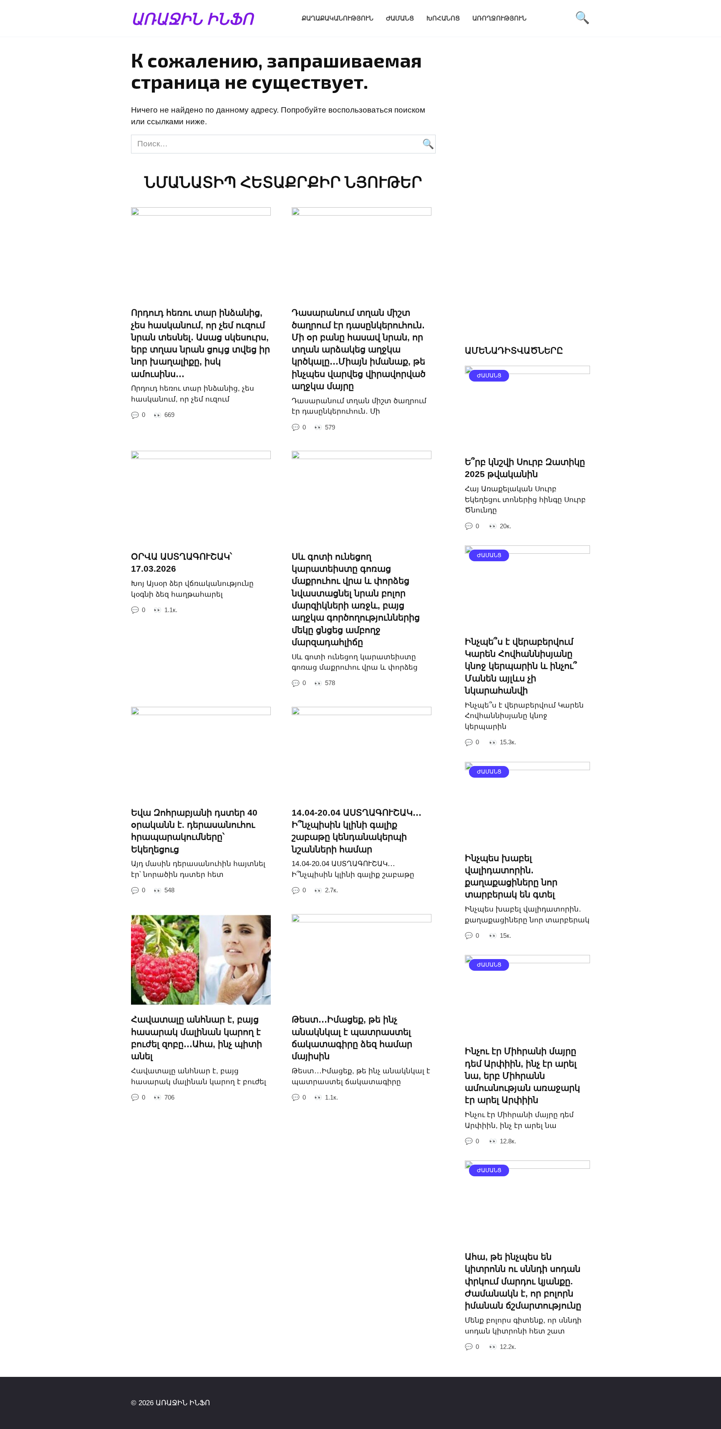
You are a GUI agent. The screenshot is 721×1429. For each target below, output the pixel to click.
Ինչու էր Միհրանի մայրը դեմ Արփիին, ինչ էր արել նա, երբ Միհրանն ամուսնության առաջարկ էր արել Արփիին (522, 1075)
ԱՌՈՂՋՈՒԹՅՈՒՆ (499, 18)
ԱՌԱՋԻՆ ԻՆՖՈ (192, 18)
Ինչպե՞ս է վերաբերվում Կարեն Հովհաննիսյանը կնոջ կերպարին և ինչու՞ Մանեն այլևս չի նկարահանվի (521, 666)
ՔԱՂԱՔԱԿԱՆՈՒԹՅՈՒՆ (337, 18)
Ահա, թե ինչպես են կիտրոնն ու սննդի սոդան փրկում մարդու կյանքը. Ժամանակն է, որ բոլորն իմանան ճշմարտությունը (523, 1281)
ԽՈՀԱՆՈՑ (443, 18)
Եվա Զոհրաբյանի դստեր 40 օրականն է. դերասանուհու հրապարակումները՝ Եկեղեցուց (194, 831)
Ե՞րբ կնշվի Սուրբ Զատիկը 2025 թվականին (525, 468)
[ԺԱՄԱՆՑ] (527, 441)
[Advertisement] (527, 198)
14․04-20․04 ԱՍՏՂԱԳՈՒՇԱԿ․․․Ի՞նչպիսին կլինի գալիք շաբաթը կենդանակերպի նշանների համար (356, 831)
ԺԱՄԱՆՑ (400, 18)
